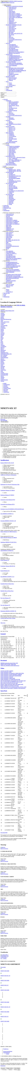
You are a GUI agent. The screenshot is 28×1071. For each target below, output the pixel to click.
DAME (10, 140)
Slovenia (2, 368)
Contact (10, 84)
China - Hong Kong (5, 321)
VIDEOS (11, 80)
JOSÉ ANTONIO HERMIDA (15, 63)
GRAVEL (8, 120)
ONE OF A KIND (13, 78)
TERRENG (8, 100)
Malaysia (2, 347)
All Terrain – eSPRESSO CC (15, 160)
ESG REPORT (12, 48)
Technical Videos (7, 388)
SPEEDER (11, 118)
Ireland (2, 337)
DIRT (10, 36)
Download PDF (4, 832)
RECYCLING (12, 75)
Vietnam (2, 381)
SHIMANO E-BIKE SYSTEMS (16, 59)
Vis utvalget (3, 967)
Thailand (2, 377)
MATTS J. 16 (12, 130)
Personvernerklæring (7, 1051)
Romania (2, 363)
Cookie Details (17, 1068)
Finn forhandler (4, 420)
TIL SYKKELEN (10, 183)
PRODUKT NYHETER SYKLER (13, 24)
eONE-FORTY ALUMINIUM (15, 17)
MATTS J (11, 131)
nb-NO (4, 294)
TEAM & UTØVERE (11, 61)
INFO (7, 81)
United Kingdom (4, 379)
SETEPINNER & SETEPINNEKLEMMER (14, 178)
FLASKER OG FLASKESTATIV (16, 190)
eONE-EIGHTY (12, 8)
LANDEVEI (9, 111)
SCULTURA (12, 38)
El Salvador (3, 328)
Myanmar (3, 351)
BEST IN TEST (12, 79)
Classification (6, 392)
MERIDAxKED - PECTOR (15, 171)
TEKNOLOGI (9, 54)
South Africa (3, 370)
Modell (4, 383)
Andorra (2, 313)
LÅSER (10, 193)
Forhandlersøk (9, 90)
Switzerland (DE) (4, 373)
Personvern (3, 1065)
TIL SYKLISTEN (10, 194)
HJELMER (11, 198)
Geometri (5, 385)
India (2, 336)
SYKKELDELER (10, 172)
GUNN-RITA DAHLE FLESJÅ (16, 64)
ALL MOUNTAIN (13, 108)
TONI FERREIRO (13, 65)
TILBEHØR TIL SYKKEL (15, 180)
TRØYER (11, 195)
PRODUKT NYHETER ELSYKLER (14, 6)
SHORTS (11, 197)
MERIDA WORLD (10, 76)
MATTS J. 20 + (12, 129)
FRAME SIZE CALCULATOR (16, 69)
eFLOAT (11, 10)
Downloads (5, 387)
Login (7, 89)
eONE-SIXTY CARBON (14, 13)
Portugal (2, 362)
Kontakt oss (5, 1048)
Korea (2, 342)
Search (2, 94)
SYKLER (5, 99)
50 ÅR (4, 166)
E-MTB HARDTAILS (14, 147)
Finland (2, 330)
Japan (2, 341)
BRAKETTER (12, 185)
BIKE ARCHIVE (10, 132)
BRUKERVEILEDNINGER (15, 71)
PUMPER (11, 189)
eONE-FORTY (12, 12)
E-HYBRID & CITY (10, 156)
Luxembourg (3, 346)
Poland (2, 361)
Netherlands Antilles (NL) (6, 353)
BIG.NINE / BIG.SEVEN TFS (15, 33)
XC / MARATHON (13, 104)
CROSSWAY (12, 119)
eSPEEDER (11, 162)
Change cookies (9, 1068)
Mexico (2, 349)
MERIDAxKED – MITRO (15, 169)
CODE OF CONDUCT (14, 47)
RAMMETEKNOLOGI (14, 58)
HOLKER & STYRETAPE (15, 176)
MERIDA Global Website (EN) (7, 310)
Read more (3, 419)
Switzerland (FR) (4, 374)
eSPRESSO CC (12, 23)
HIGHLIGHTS (9, 168)
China (2, 320)
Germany (3, 332)
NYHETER (5, 205)
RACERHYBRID (13, 139)
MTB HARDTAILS (13, 103)
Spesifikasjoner (6, 384)
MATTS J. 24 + (12, 127)
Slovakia (2, 367)
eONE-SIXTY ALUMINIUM (15, 15)
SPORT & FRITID (13, 110)
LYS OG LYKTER (13, 187)
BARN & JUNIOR (10, 126)
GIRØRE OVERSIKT (14, 74)
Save (19, 1069)
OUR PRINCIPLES (13, 45)
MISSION (11, 40)
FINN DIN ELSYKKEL (11, 164)
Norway (2, 358)
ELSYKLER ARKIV (10, 163)
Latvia (2, 344)
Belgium (2, 318)
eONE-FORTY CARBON (14, 16)
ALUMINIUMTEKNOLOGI (15, 57)
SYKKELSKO (12, 199)
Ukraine (2, 378)
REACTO (11, 37)
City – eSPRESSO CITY (14, 161)
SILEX (10, 42)
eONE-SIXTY (12, 11)
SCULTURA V (12, 85)
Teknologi (5, 390)
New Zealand (3, 356)
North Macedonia (4, 357)
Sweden (2, 372)
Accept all (3, 1068)
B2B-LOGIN (6, 206)
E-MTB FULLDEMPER (14, 146)
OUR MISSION (12, 44)
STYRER (11, 173)
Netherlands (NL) (4, 352)
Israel (2, 339)
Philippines (3, 360)
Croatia (2, 324)
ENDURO (11, 109)
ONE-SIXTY (12, 27)
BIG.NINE (11, 32)
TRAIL (10, 106)
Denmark (3, 326)
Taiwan (2, 376)
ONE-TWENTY (12, 26)
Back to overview (4, 848)
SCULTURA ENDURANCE (15, 39)
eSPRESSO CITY (13, 22)
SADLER (11, 179)
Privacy (10, 82)
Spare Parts (5, 389)
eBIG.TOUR (11, 19)
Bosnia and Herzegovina (6, 319)
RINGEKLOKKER (13, 188)
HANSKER (11, 200)
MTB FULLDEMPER (14, 101)
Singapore (3, 366)
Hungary (2, 334)
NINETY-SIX (12, 31)
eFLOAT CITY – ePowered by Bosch (17, 157)
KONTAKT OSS (7, 208)
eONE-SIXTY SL (13, 7)
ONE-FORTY (12, 29)
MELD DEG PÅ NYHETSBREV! (16, 52)
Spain (2, 371)
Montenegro (3, 350)
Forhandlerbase (6, 1052)
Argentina (3, 314)
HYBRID (8, 116)
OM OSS (8, 43)
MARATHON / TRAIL (14, 105)
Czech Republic (4, 325)
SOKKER (11, 201)
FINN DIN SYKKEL (10, 142)
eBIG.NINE (11, 18)
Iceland (2, 335)
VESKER (11, 184)
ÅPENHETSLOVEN (13, 50)
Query (2, 92)
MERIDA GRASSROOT (14, 53)
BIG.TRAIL (11, 34)
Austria (2, 316)
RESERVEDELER (13, 182)
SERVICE (8, 66)
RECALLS (11, 73)
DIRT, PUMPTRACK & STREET (13, 124)
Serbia (2, 365)
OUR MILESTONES (13, 49)
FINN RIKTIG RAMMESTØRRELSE (17, 70)
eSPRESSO (11, 21)
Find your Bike (9, 86)
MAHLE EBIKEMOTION (15, 60)
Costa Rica (3, 323)
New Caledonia (4, 355)
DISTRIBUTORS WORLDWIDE (16, 68)
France (2, 331)
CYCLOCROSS (12, 136)
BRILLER (11, 203)
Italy (1, 340)
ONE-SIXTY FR (12, 28)
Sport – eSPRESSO (13, 158)
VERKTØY (11, 192)
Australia (2, 315)
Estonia (2, 329)
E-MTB (7, 145)
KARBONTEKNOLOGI (14, 55)
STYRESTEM (12, 174)
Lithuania (3, 345)
